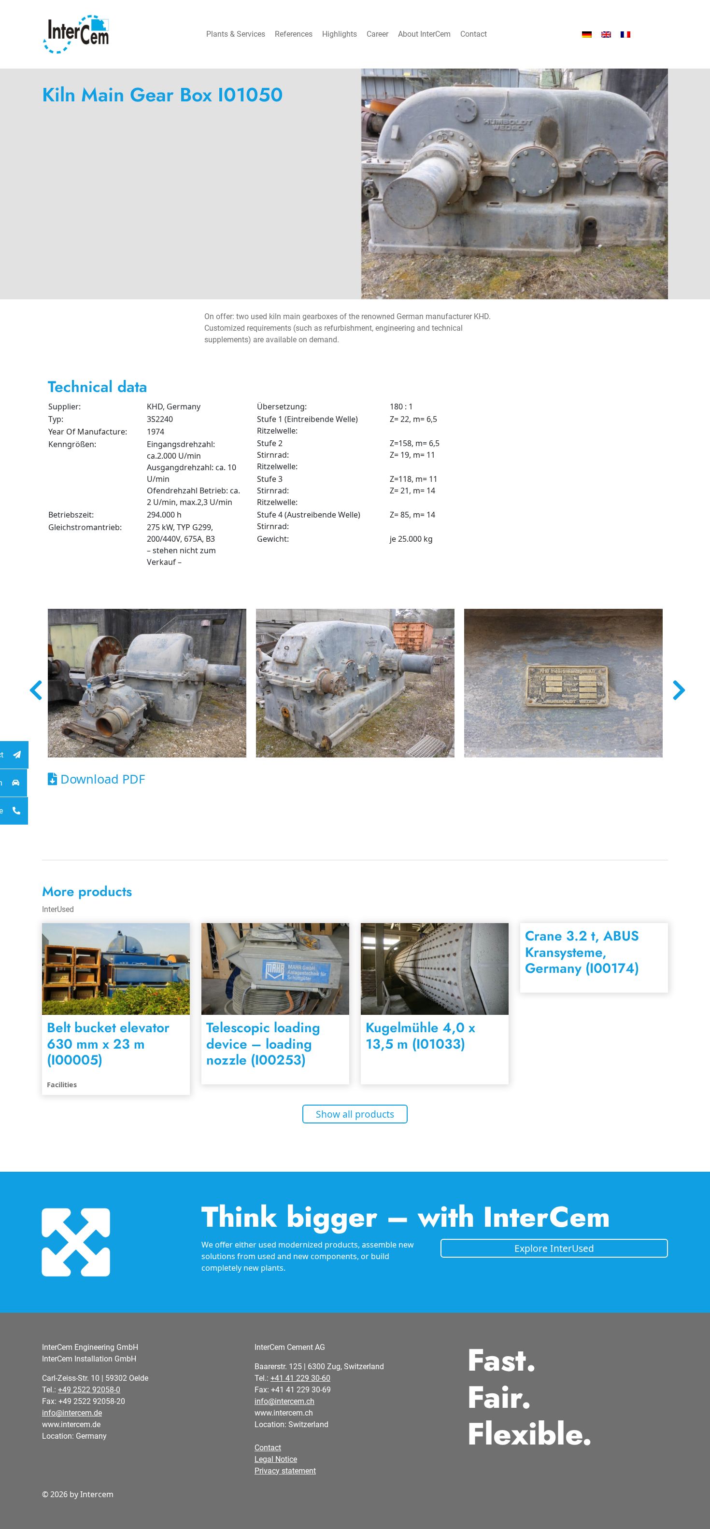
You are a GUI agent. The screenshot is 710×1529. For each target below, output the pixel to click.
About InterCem (424, 34)
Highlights (339, 34)
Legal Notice (276, 1459)
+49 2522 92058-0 (89, 1389)
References (293, 34)
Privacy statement (285, 1470)
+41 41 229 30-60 (300, 1378)
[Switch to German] (586, 34)
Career (377, 34)
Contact (473, 34)
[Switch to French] (625, 34)
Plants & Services (235, 34)
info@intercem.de (72, 1412)
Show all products (355, 1114)
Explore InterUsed (554, 1248)
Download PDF (101, 779)
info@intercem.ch (284, 1401)
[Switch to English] (606, 34)
